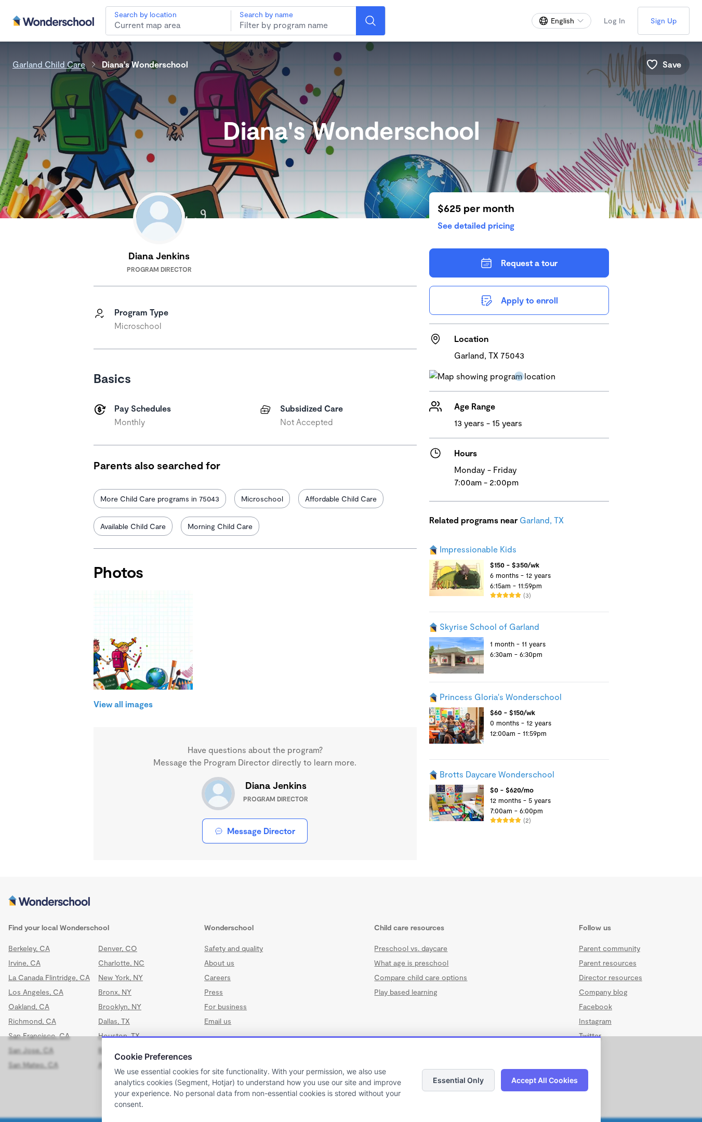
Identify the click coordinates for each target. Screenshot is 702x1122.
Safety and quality (233, 948)
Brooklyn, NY (119, 1006)
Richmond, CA (32, 1021)
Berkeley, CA (29, 948)
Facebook (595, 1006)
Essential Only (458, 1080)
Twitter (590, 1035)
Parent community (609, 948)
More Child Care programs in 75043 (159, 498)
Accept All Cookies (544, 1080)
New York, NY (120, 977)
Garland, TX (542, 520)
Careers (217, 977)
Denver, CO (117, 948)
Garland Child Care (48, 64)
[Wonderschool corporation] (351, 901)
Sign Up (664, 20)
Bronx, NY (114, 991)
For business (225, 1006)
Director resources (610, 977)
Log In (614, 20)
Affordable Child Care (341, 498)
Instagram (595, 1021)
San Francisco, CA (39, 1035)
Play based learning (406, 991)
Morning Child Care (220, 526)
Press (213, 991)
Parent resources (608, 962)
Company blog (603, 991)
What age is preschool (411, 962)
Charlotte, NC (121, 962)
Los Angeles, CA (35, 991)
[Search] (370, 20)
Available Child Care (133, 526)
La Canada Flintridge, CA (49, 977)
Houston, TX (119, 1035)
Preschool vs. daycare (410, 948)
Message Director (261, 831)
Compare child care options (420, 977)
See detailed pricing (476, 225)
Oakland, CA (28, 1006)
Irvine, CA (24, 962)
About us (219, 962)
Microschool (262, 498)
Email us (217, 1021)
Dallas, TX (114, 1021)
